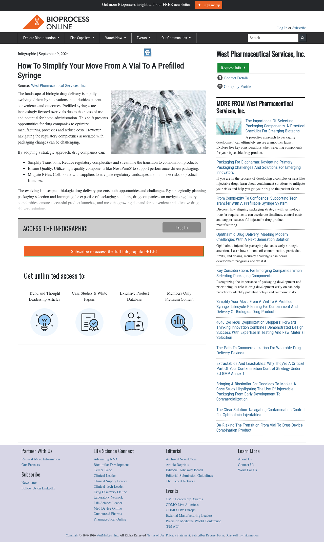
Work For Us (247, 469)
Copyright (72, 535)
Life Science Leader (108, 502)
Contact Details (236, 77)
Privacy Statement (178, 535)
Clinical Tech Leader (109, 486)
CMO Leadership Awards (184, 499)
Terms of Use (156, 535)
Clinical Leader (105, 475)
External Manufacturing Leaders (189, 515)
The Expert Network (180, 481)
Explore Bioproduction (39, 38)
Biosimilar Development (111, 464)
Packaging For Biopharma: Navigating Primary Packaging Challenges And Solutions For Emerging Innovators (258, 167)
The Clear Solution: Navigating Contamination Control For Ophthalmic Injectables (260, 412)
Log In (282, 27)
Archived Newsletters (181, 459)
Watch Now (114, 38)
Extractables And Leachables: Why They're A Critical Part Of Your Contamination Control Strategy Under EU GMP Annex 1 (260, 368)
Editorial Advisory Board (184, 469)
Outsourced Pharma (108, 513)
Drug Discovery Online (110, 491)
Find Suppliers (80, 38)
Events (142, 38)
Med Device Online (108, 508)
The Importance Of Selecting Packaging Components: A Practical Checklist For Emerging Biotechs (275, 125)
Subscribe (299, 27)
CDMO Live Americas (182, 504)
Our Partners (31, 464)
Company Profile (237, 86)
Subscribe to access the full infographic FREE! (114, 251)
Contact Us (246, 464)
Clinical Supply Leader (110, 481)
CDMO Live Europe (180, 509)
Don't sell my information (242, 535)
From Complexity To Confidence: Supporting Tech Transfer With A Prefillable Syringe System (256, 201)
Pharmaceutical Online (110, 519)
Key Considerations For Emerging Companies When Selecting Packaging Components (259, 273)
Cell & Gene (103, 469)
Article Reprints (177, 464)
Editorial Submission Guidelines (189, 475)
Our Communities (174, 38)
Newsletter (29, 482)
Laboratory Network (108, 497)
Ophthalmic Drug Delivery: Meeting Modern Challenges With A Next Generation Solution (252, 237)
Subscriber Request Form (208, 535)
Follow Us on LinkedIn (38, 488)
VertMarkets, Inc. (107, 535)
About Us (245, 459)
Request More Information (41, 459)
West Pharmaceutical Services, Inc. (59, 85)
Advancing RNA (106, 459)
